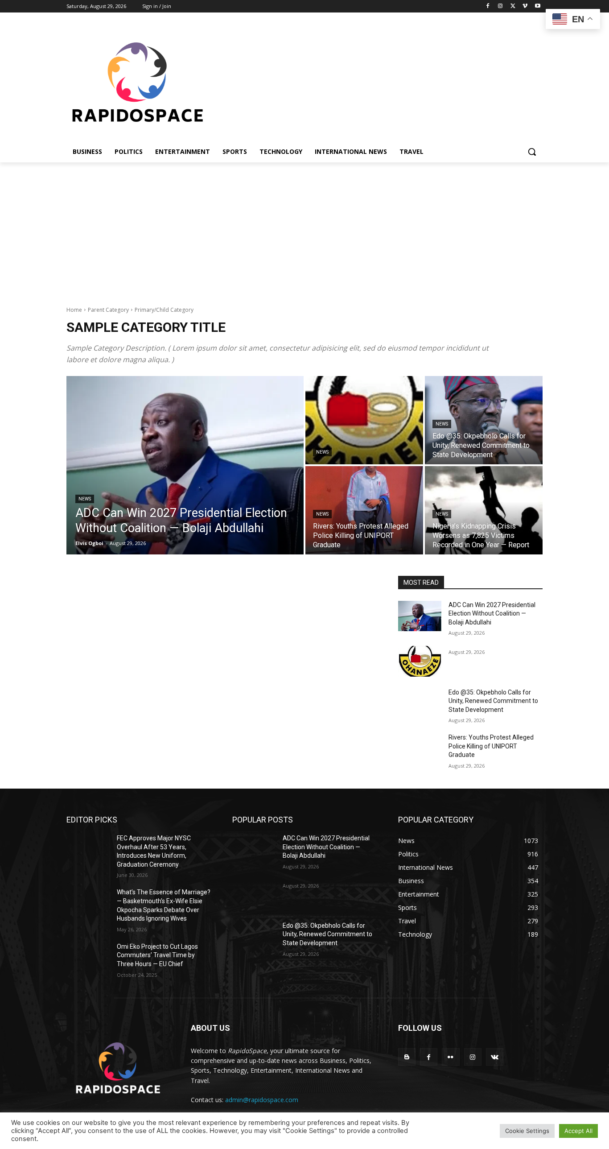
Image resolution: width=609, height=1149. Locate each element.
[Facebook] (488, 6)
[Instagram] (500, 6)
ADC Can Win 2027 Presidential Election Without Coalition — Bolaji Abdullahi (492, 613)
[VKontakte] (494, 1057)
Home (74, 310)
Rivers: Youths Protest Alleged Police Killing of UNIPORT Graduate (491, 746)
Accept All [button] (578, 1130)
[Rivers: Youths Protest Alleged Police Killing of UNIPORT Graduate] (364, 510)
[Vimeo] (525, 6)
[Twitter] (513, 6)
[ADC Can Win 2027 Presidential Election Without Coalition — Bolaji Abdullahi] (185, 465)
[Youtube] (537, 6)
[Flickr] (450, 1057)
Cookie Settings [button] (527, 1130)
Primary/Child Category (164, 310)
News (84, 498)
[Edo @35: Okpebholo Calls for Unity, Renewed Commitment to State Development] (484, 420)
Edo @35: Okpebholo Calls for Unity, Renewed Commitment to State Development (493, 701)
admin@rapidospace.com (261, 1099)
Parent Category (108, 310)
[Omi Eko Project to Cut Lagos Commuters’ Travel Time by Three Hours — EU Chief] (88, 957)
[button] (532, 151)
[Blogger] (407, 1057)
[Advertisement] (304, 229)
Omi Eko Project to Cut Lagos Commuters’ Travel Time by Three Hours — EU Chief (157, 955)
